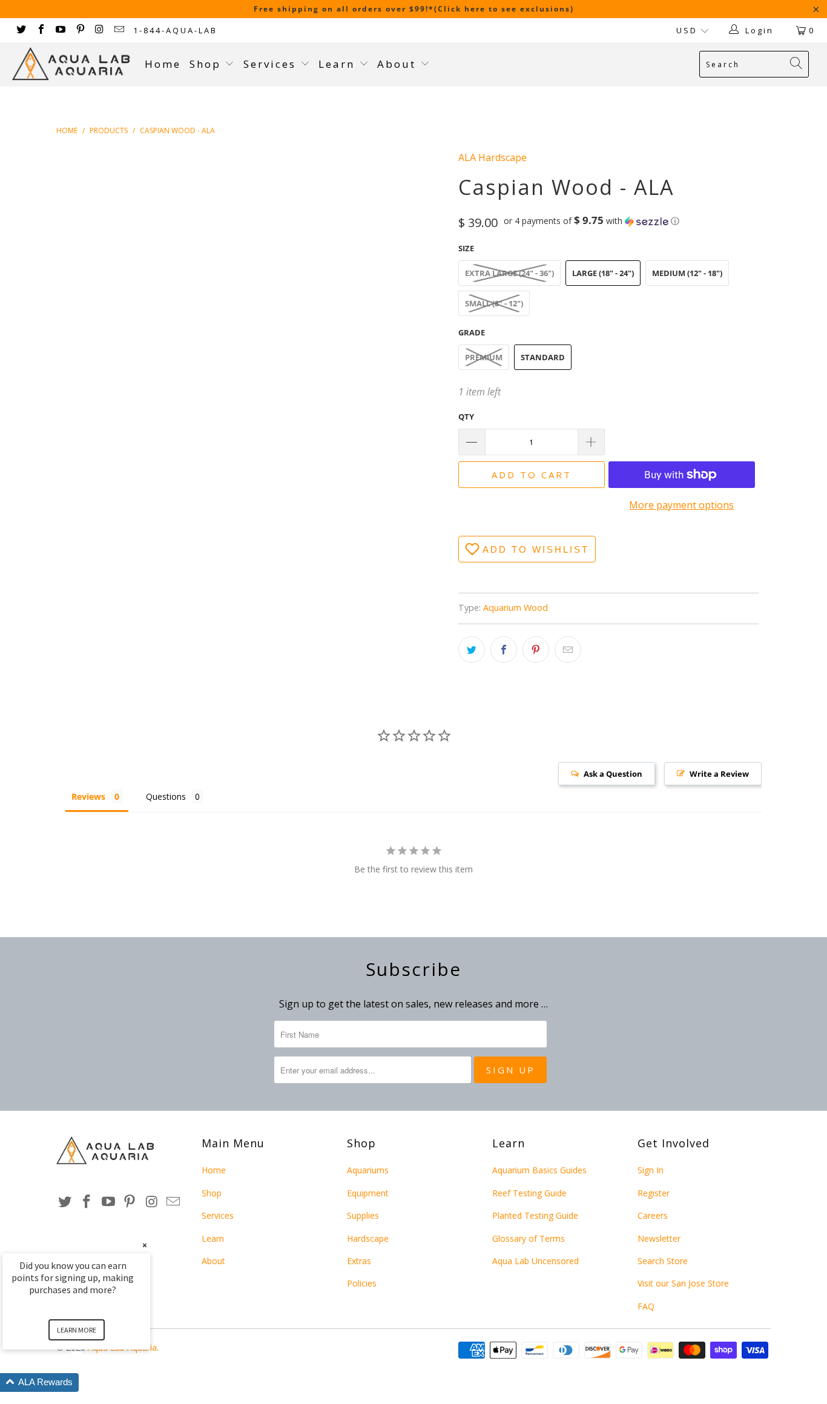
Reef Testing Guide (529, 1193)
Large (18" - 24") (603, 273)
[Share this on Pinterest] (535, 649)
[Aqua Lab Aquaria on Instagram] (99, 30)
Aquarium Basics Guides (539, 1170)
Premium (483, 357)
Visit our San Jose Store (683, 1283)
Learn (338, 64)
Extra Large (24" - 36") (509, 273)
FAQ (646, 1306)
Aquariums (368, 1170)
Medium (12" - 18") (687, 273)
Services (271, 64)
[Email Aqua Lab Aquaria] (118, 30)
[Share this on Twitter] (471, 649)
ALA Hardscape (492, 157)
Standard (543, 357)
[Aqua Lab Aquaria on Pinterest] (79, 30)
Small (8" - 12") (494, 303)
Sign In (651, 1170)
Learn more (76, 1329)
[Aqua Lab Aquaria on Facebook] (40, 30)
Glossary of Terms (528, 1238)
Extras (359, 1261)
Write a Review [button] (719, 773)
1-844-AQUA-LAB (175, 30)
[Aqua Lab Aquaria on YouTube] (59, 30)
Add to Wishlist (536, 549)
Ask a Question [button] (613, 773)
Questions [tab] (166, 796)
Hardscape (368, 1238)
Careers (653, 1215)
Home (163, 64)
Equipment (368, 1193)
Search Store (663, 1261)
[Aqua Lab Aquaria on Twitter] (20, 30)
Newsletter (659, 1238)
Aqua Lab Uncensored (535, 1261)
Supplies (363, 1215)
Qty (466, 416)
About (398, 64)
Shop (205, 64)
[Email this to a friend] (568, 649)
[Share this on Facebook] (503, 649)
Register (654, 1193)
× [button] (144, 1245)
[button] (591, 221)
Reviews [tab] (88, 796)
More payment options (681, 505)
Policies (362, 1283)
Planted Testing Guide (535, 1215)
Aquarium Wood (515, 607)
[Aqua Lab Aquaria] (72, 64)
